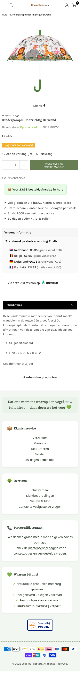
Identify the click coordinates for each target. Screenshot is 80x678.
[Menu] (4, 5)
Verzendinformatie (17, 232)
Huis (4, 14)
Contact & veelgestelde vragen (40, 506)
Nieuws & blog (40, 501)
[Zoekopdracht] (11, 5)
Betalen (40, 454)
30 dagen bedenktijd (40, 460)
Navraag (46, 154)
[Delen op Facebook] (44, 105)
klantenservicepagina (43, 548)
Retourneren (40, 449)
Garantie (40, 443)
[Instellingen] (67, 5)
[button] (74, 5)
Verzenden (40, 438)
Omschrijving (14, 305)
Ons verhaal (40, 490)
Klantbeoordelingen (40, 495)
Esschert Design (10, 115)
